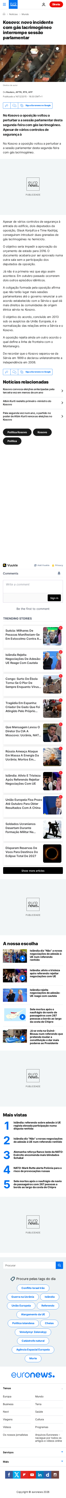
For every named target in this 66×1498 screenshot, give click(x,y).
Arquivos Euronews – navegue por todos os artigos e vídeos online (48, 1437)
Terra (38, 1403)
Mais (6, 1461)
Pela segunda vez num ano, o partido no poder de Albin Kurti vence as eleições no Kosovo (27, 416)
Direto (56, 4)
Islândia (50, 1296)
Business (8, 1403)
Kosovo (42, 432)
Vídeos (7, 1427)
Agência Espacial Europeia (33, 1349)
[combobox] (33, 1265)
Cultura (39, 1419)
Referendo (47, 1305)
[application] (33, 63)
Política (12, 440)
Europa (7, 1396)
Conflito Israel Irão (33, 1287)
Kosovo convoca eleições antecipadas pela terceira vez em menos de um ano (28, 391)
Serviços (8, 1452)
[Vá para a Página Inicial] (13, 4)
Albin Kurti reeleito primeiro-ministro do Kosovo (27, 402)
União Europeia (21, 1305)
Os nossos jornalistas (15, 1434)
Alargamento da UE (33, 1314)
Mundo (25, 14)
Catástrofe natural (33, 1340)
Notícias (13, 14)
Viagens (7, 1419)
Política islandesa (23, 1323)
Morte (33, 1358)
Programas (41, 1427)
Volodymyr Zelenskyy (33, 1331)
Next (6, 1411)
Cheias (49, 1323)
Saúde (39, 1411)
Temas (7, 1388)
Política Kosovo (17, 432)
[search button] (59, 1265)
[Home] (4, 14)
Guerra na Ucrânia (22, 1296)
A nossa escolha (20, 943)
